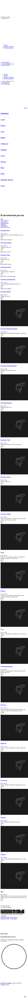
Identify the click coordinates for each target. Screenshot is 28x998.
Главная (6, 74)
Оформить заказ (5, 984)
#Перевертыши (5, 223)
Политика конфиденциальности (9, 917)
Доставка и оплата (9, 46)
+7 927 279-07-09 (5, 84)
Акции (5, 75)
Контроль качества (9, 47)
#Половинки (4, 221)
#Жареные (3, 224)
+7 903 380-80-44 (5, 82)
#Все (2, 219)
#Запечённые (4, 226)
